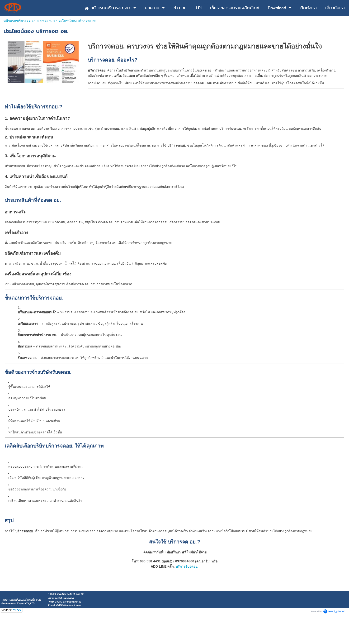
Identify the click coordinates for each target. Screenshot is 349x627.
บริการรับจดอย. (187, 566)
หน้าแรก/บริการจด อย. (20, 21)
